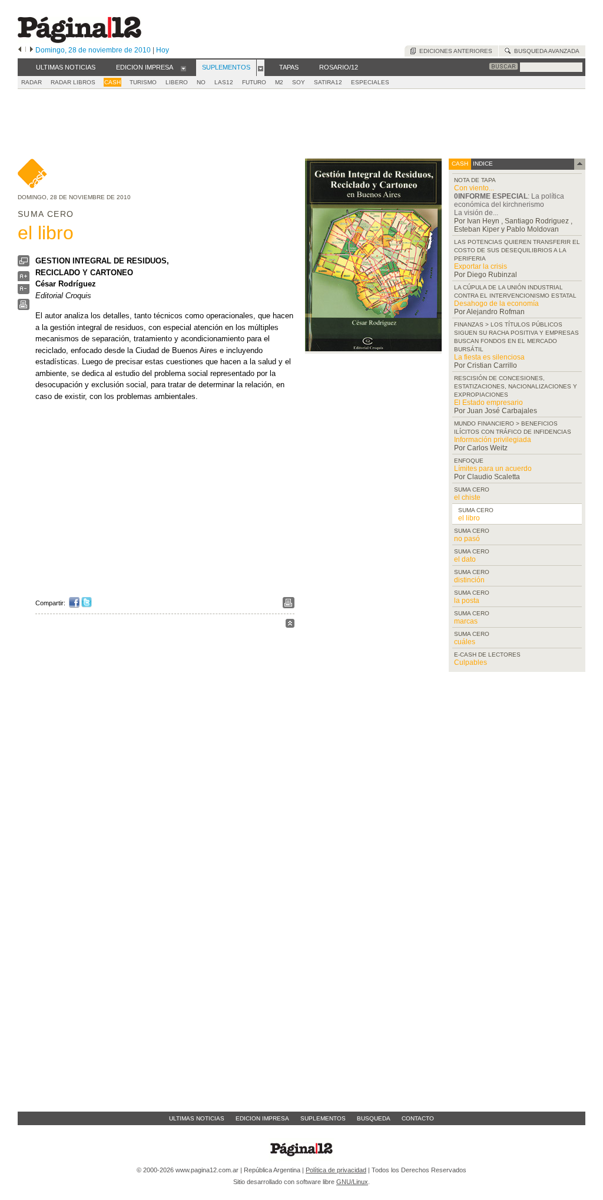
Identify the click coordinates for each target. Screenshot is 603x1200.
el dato (465, 559)
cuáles (464, 642)
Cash (112, 82)
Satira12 (328, 82)
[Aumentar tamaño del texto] (23, 279)
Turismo (143, 82)
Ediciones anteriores (454, 51)
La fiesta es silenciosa (489, 357)
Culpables (470, 662)
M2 (279, 82)
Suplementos (323, 1118)
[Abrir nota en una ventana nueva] (23, 263)
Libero (176, 82)
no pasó (467, 539)
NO (201, 82)
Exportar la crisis (480, 266)
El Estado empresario (488, 402)
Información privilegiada (492, 440)
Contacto (418, 1118)
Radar (31, 82)
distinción (469, 580)
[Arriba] (290, 625)
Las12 (223, 82)
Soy (298, 82)
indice (482, 163)
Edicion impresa (262, 1118)
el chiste (467, 497)
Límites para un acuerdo (493, 468)
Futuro (254, 82)
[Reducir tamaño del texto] (23, 291)
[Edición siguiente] (31, 50)
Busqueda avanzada (545, 51)
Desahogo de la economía (496, 303)
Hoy (162, 50)
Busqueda (373, 1118)
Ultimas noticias (196, 1118)
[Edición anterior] (20, 50)
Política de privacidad (336, 1169)
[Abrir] (183, 68)
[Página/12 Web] (79, 40)
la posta (466, 600)
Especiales (370, 82)
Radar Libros (73, 82)
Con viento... (474, 188)
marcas (466, 621)
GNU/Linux (352, 1181)
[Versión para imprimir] (23, 307)
